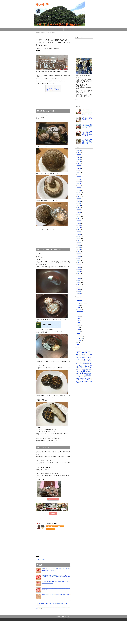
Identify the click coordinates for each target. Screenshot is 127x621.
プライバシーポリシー (67, 616)
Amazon (78, 351)
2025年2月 (79, 168)
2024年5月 (79, 183)
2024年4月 (79, 185)
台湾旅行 (80, 340)
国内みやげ (79, 371)
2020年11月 (79, 260)
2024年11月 (79, 172)
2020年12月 (79, 258)
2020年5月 (79, 271)
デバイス (89, 360)
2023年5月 (79, 205)
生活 (78, 342)
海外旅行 (86, 380)
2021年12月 (79, 236)
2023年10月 (79, 196)
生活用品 (86, 381)
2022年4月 (79, 229)
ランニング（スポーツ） (82, 367)
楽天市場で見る (50, 526)
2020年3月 (79, 275)
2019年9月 (79, 286)
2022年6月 (79, 225)
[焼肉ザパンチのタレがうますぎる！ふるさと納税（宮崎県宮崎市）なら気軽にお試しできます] (38, 596)
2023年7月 (79, 201)
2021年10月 (79, 240)
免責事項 (58, 616)
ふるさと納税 (57, 48)
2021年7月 (79, 245)
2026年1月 (79, 152)
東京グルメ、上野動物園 (83, 376)
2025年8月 (79, 159)
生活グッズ (81, 381)
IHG (87, 351)
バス (79, 327)
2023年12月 (79, 192)
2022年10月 (79, 218)
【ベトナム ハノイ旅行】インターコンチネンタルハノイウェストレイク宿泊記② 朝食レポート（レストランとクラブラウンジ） (87, 141)
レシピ (39, 559)
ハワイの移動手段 (83, 363)
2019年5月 (79, 293)
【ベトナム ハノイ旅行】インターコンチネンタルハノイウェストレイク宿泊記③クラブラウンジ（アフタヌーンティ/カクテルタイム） (87, 133)
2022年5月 (79, 227)
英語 (78, 344)
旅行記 (83, 374)
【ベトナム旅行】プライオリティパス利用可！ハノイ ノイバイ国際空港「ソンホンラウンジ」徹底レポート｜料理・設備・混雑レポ (87, 111)
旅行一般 (78, 325)
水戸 (79, 320)
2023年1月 (79, 212)
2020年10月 (79, 262)
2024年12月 (79, 170)
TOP (37, 32)
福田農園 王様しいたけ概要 (51, 88)
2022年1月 (79, 234)
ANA (83, 351)
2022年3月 (79, 231)
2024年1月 (79, 190)
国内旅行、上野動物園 (87, 373)
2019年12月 (79, 280)
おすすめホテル (82, 352)
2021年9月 (79, 242)
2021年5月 (79, 249)
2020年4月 (79, 273)
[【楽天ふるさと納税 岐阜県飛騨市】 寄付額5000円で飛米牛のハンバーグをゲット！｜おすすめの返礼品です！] (38, 583)
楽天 (78, 378)
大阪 (79, 314)
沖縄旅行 (78, 333)
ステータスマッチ (81, 360)
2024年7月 (79, 179)
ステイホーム (86, 359)
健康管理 (90, 369)
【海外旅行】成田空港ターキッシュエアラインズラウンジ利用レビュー (87, 118)
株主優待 (90, 376)
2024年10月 (79, 174)
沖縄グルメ (83, 378)
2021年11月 (79, 238)
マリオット (81, 366)
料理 (79, 307)
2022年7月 (79, 223)
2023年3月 (79, 209)
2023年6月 (79, 203)
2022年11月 (79, 216)
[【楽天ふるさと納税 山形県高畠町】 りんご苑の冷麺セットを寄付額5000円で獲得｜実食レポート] (38, 590)
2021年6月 (79, 247)
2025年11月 (79, 154)
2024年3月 (79, 187)
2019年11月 (79, 282)
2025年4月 (79, 165)
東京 (79, 316)
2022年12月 (79, 214)
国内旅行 (80, 373)
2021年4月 (79, 251)
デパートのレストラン (81, 361)
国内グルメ (43, 559)
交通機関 (85, 369)
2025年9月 (79, 157)
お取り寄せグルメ (81, 303)
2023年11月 (79, 194)
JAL (89, 351)
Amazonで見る (60, 526)
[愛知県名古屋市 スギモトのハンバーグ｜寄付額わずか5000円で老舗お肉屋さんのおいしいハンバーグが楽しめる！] (38, 570)
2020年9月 (79, 264)
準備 (79, 329)
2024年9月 (79, 176)
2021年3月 (79, 253)
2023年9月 (79, 198)
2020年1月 (79, 278)
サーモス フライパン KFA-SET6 (51, 523)
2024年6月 (79, 181)
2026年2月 (79, 150)
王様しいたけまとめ (49, 90)
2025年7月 (79, 161)
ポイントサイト (80, 311)
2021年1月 (79, 256)
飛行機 (79, 331)
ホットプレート (81, 365)
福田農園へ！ (53, 513)
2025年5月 (79, 163)
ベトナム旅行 (79, 309)
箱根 (79, 322)
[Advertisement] (53, 99)
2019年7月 (79, 289)
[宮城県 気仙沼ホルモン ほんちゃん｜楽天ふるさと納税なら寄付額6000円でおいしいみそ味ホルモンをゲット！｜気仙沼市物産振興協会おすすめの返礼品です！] (38, 577)
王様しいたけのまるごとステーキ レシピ (53, 89)
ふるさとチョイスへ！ (53, 499)
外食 (79, 305)
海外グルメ (80, 379)
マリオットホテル (87, 366)
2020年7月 (79, 267)
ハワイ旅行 (80, 336)
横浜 (79, 318)
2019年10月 (79, 284)
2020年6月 (79, 269)
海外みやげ (90, 378)
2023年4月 (79, 207)
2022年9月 (79, 220)
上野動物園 (79, 369)
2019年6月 (79, 291)
